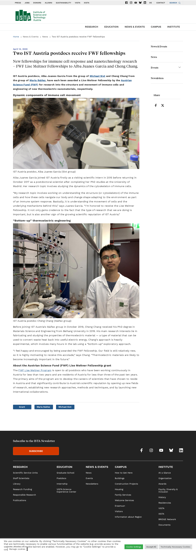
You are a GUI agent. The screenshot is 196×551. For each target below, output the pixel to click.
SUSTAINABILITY (63, 3)
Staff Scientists (21, 478)
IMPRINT (151, 544)
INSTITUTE (173, 26)
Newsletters (157, 78)
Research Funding (22, 489)
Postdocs (61, 478)
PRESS (18, 3)
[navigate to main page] (30, 15)
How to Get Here (123, 472)
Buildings (119, 478)
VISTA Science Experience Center (66, 490)
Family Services (123, 495)
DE (150, 3)
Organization (165, 478)
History (162, 497)
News (45, 36)
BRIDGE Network (167, 519)
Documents (164, 525)
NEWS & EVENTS (135, 26)
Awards (162, 484)
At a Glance (164, 472)
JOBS (27, 3)
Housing (119, 489)
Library (16, 484)
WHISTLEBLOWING (128, 544)
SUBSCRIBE (36, 451)
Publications (19, 500)
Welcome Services (124, 500)
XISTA (86, 3)
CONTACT (160, 3)
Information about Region (128, 517)
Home (16, 36)
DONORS (37, 3)
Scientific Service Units (25, 472)
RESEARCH (91, 26)
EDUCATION (111, 26)
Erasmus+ (120, 506)
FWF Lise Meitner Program (34, 370)
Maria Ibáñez (38, 80)
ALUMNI (48, 3)
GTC (181, 544)
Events (154, 67)
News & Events (30, 36)
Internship (62, 484)
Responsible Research (24, 495)
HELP (142, 544)
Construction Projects (126, 484)
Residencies (164, 503)
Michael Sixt (97, 76)
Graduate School (65, 472)
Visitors (119, 511)
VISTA (77, 3)
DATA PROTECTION (167, 544)
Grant (22, 407)
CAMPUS (156, 26)
